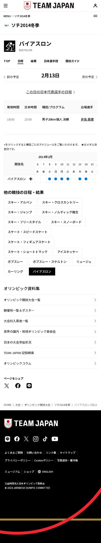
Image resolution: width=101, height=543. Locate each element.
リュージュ (83, 261)
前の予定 (13, 77)
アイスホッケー (67, 251)
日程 (20, 61)
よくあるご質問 (14, 452)
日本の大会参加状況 (17, 342)
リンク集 (51, 452)
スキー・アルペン (20, 202)
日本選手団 (51, 61)
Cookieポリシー (43, 460)
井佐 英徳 (87, 119)
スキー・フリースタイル (24, 222)
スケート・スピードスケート (27, 232)
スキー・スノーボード (66, 222)
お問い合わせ (34, 452)
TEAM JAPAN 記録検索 (19, 353)
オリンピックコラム (17, 363)
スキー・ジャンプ (20, 212)
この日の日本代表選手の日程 (49, 91)
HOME (7, 405)
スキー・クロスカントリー (60, 202)
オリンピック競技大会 (37, 405)
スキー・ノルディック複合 (60, 212)
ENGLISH (47, 471)
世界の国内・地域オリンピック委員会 (30, 331)
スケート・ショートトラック (27, 251)
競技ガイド (73, 61)
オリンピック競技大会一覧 (22, 300)
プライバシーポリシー (18, 460)
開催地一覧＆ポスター (19, 310)
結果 (33, 61)
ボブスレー (15, 261)
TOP (7, 61)
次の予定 (88, 77)
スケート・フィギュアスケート (29, 242)
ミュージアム (12, 471)
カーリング (15, 271)
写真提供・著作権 (67, 460)
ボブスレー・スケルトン (49, 261)
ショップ (29, 471)
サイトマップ (67, 452)
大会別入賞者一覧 (16, 321)
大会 (17, 405)
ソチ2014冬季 (62, 405)
